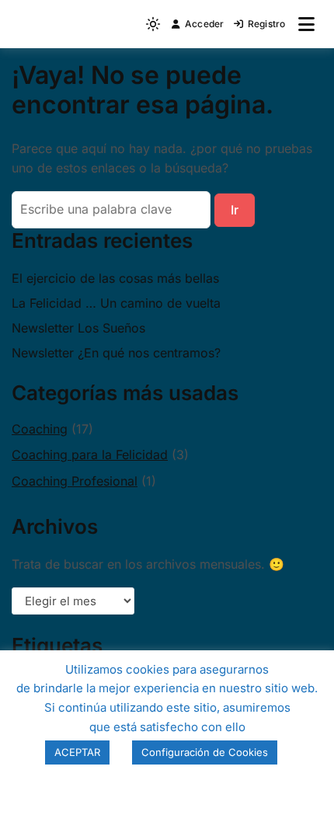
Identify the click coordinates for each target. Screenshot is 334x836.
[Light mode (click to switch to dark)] (153, 24)
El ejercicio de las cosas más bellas (115, 278)
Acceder (204, 24)
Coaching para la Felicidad (90, 454)
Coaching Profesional (74, 481)
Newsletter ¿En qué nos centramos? (116, 353)
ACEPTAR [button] (77, 752)
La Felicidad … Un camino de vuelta (116, 303)
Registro (267, 24)
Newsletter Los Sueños (78, 328)
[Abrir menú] (306, 24)
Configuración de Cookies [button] (204, 752)
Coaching (40, 429)
